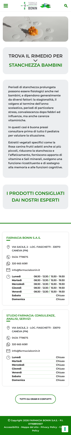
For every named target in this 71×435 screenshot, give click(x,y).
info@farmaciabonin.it (26, 270)
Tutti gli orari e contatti (35, 399)
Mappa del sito (29, 427)
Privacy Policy (49, 427)
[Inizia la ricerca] (66, 5)
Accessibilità (11, 427)
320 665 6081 (20, 263)
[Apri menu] (5, 5)
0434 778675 (20, 256)
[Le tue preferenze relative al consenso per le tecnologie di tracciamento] (65, 429)
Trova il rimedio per (36, 56)
